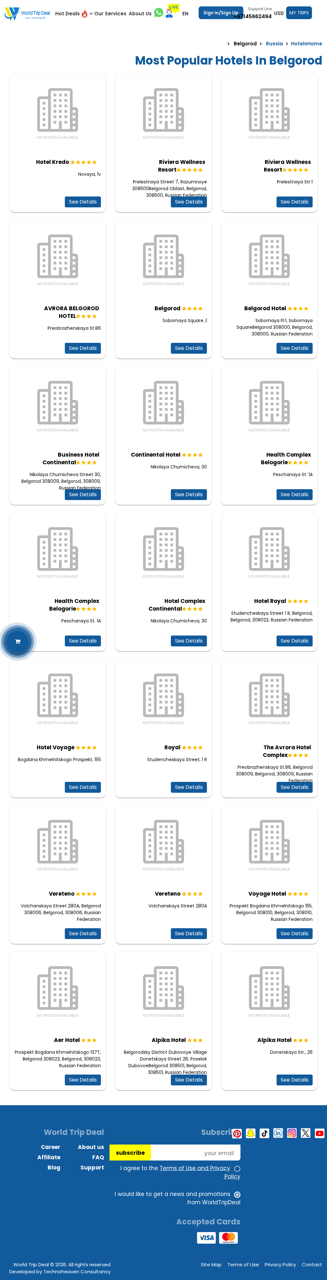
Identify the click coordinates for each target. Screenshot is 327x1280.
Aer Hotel (67, 1040)
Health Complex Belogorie (286, 458)
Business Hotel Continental (70, 458)
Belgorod (167, 308)
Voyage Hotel (267, 894)
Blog (54, 1167)
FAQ (98, 1157)
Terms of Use (243, 1264)
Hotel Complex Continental (176, 605)
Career (50, 1147)
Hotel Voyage (55, 747)
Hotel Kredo (52, 162)
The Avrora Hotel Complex (287, 751)
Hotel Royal (270, 601)
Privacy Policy (280, 1264)
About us (91, 1147)
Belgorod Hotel (265, 308)
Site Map (211, 1264)
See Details (83, 201)
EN (185, 13)
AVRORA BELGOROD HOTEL (71, 312)
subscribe (130, 1153)
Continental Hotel (155, 455)
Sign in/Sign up (221, 13)
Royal (172, 747)
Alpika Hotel (169, 1040)
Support (92, 1167)
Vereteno (61, 894)
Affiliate (48, 1157)
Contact (312, 1264)
